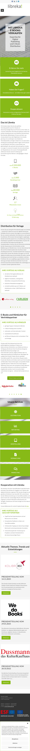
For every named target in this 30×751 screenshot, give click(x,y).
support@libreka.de (9, 706)
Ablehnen (15, 743)
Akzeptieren (15, 739)
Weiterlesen (6, 593)
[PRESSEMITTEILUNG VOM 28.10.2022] (15, 654)
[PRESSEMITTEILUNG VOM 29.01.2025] (15, 609)
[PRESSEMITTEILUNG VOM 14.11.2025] (15, 565)
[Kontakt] (16, 83)
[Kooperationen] (16, 103)
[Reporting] (15, 426)
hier (28, 506)
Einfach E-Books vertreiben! (15, 378)
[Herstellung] (15, 440)
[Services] (16, 62)
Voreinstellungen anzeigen (15, 747)
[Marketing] (15, 469)
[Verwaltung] (15, 454)
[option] (8, 299)
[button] (27, 723)
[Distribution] (15, 412)
